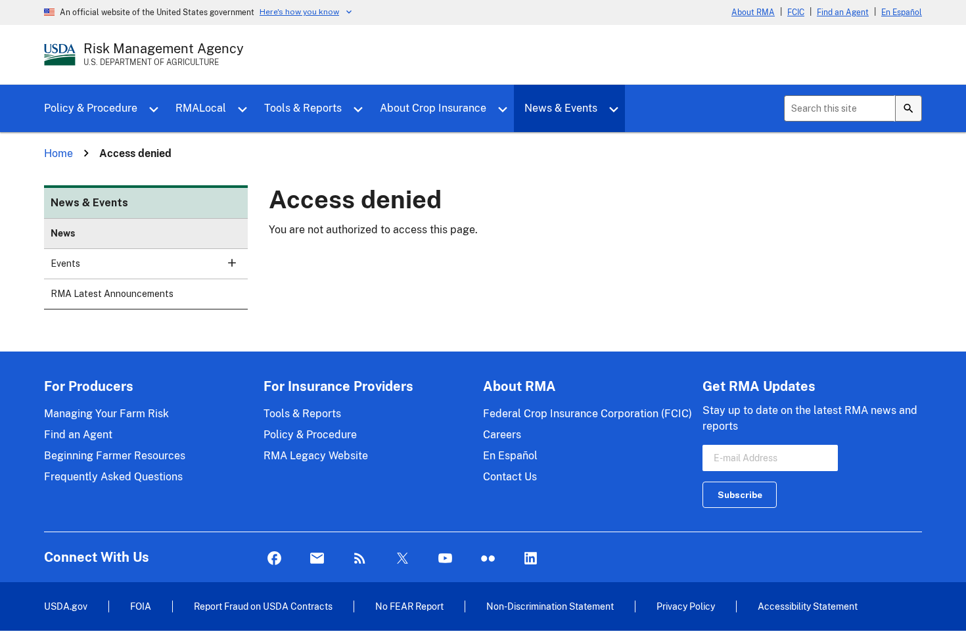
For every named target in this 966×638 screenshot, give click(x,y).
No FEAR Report (409, 606)
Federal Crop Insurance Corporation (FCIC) (587, 413)
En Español (901, 12)
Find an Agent (843, 12)
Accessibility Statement (808, 606)
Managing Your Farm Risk (106, 413)
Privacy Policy (685, 606)
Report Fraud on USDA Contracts (263, 606)
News (63, 233)
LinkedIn (530, 559)
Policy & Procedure (90, 108)
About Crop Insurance (433, 108)
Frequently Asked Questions (113, 476)
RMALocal (200, 108)
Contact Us (510, 476)
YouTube (445, 559)
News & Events (560, 108)
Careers (502, 434)
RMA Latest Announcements (112, 293)
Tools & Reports (303, 108)
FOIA (140, 606)
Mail (317, 559)
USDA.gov (65, 606)
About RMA (753, 12)
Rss (360, 559)
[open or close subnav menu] (232, 263)
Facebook (274, 559)
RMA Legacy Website (316, 455)
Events (65, 263)
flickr (488, 559)
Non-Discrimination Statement (550, 606)
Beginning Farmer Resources (114, 455)
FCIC (795, 12)
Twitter (402, 559)
